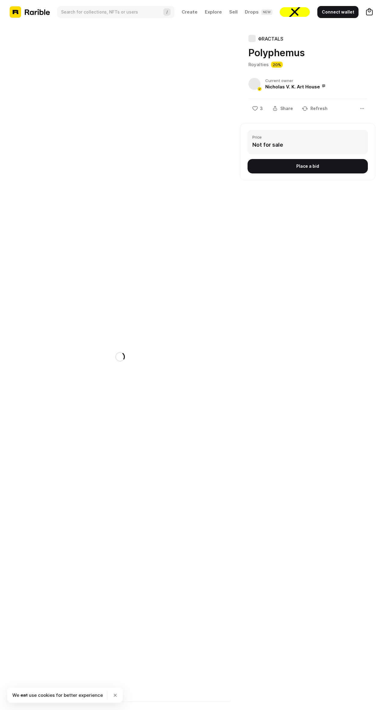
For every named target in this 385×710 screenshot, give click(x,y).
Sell (233, 12)
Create (190, 12)
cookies (46, 695)
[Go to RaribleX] (295, 12)
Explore (213, 12)
